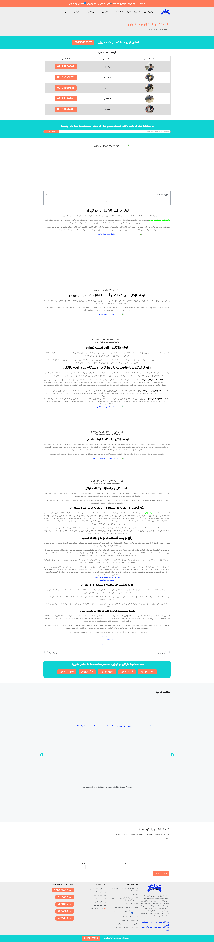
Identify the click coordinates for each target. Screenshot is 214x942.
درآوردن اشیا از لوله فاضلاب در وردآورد (128, 924)
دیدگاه (166, 839)
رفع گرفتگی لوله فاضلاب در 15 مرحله (107, 577)
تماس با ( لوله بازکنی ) (133, 12)
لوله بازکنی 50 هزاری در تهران (149, 24)
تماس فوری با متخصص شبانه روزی (118, 42)
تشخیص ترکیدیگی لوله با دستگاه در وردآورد (126, 928)
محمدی (107, 88)
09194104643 (107, 642)
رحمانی (107, 66)
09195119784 (107, 645)
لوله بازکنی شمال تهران (161, 922)
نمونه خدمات (119, 12)
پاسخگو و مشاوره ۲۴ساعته (116, 938)
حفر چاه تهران (92, 12)
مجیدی (107, 109)
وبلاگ (64, 12)
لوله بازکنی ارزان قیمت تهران (159, 220)
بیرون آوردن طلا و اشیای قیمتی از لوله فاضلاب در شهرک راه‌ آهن (107, 787)
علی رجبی (107, 77)
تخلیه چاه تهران (76, 12)
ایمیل (124, 863)
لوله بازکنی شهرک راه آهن (131, 904)
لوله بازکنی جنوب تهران (161, 927)
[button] (46, 194)
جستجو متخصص (51, 131)
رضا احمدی (107, 99)
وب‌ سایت (82, 863)
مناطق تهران (105, 12)
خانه (169, 29)
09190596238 (107, 637)
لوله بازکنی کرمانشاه (107, 580)
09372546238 (107, 639)
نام (167, 863)
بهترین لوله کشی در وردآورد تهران (129, 920)
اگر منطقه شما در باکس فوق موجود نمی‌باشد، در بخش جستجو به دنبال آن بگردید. (107, 126)
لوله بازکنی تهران (148, 12)
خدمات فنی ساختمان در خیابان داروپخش (126, 907)
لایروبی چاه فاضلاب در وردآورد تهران (128, 917)
